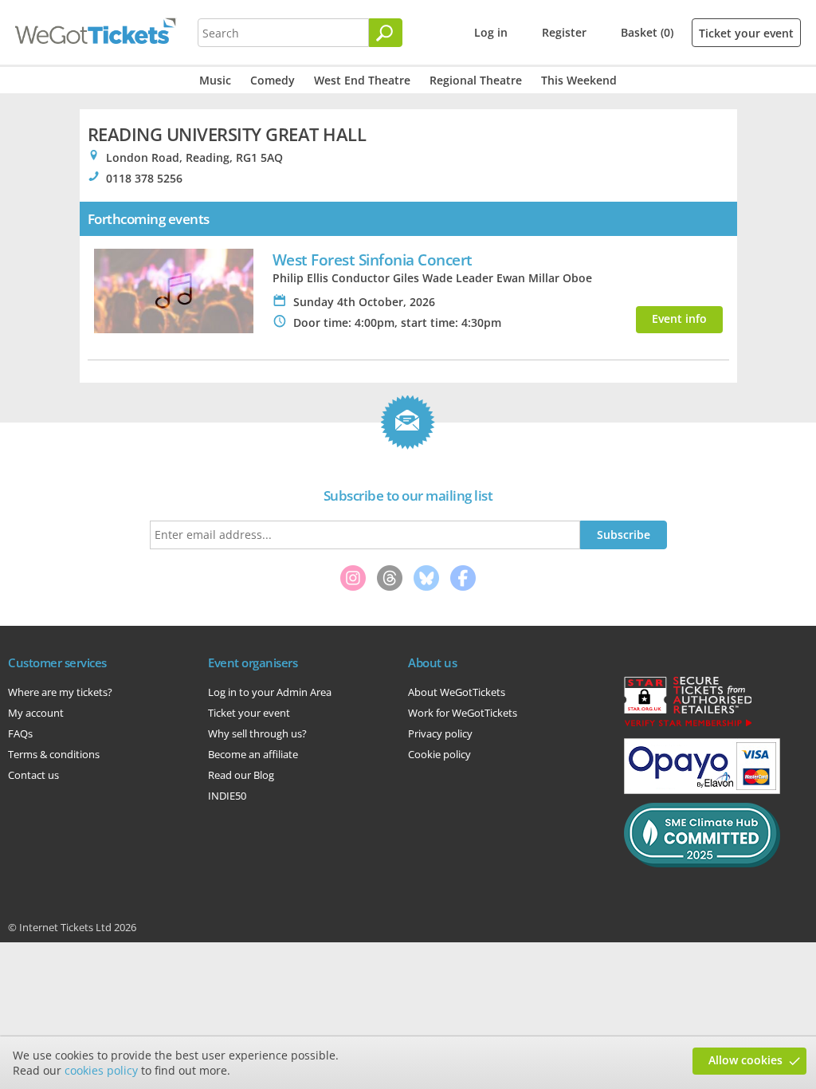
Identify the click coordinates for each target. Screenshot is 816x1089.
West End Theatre (362, 80)
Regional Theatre (476, 80)
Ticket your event (746, 33)
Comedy (272, 80)
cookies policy (101, 1070)
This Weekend (579, 80)
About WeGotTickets (456, 692)
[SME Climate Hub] (702, 863)
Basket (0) (647, 32)
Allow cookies (745, 1059)
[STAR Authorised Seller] (687, 725)
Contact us (33, 775)
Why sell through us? (257, 733)
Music (215, 80)
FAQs (20, 733)
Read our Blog (241, 775)
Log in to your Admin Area (270, 692)
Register (564, 32)
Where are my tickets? (60, 692)
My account (36, 713)
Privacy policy (440, 733)
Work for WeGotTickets (462, 713)
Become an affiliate (253, 754)
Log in (491, 32)
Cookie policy (439, 754)
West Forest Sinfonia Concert (373, 259)
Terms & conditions (54, 754)
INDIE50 (227, 795)
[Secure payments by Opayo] (702, 790)
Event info (679, 318)
